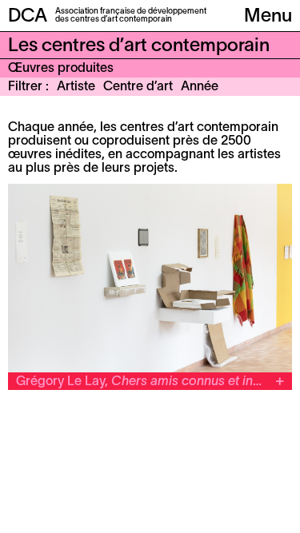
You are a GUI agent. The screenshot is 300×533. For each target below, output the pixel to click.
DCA (27, 17)
